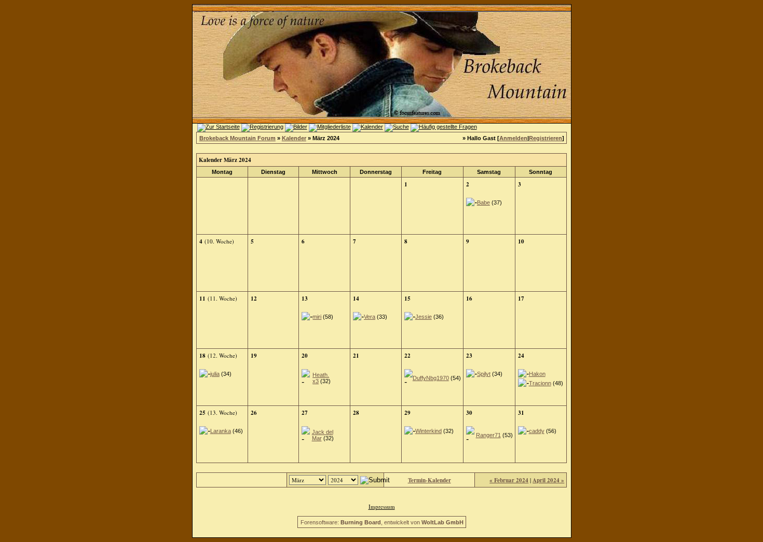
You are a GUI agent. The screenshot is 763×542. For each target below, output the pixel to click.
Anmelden (513, 138)
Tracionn (540, 383)
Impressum (382, 506)
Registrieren (545, 138)
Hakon (537, 374)
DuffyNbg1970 (431, 378)
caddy (536, 431)
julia (215, 374)
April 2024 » (548, 480)
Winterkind (428, 431)
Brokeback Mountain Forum (237, 138)
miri (316, 317)
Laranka (220, 431)
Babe (483, 202)
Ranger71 (488, 435)
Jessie (423, 317)
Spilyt (484, 374)
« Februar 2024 (508, 480)
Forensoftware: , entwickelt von (382, 522)
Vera (369, 317)
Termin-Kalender (429, 480)
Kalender (294, 138)
